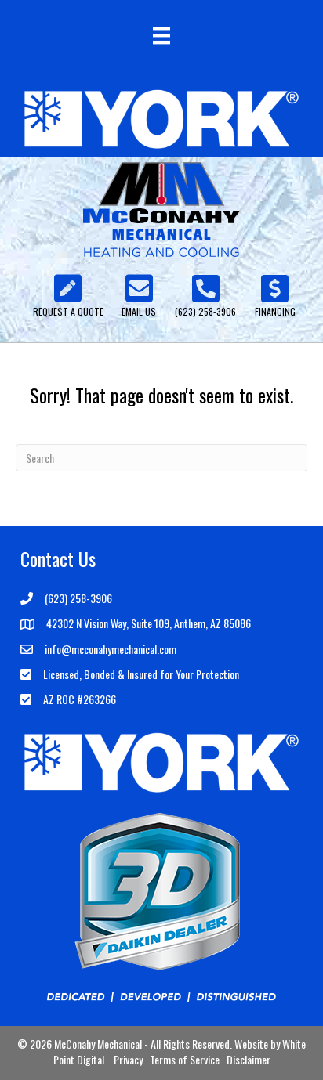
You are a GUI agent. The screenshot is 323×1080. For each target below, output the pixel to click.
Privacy (128, 1059)
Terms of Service (185, 1059)
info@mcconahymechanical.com (110, 649)
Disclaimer (248, 1059)
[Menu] (161, 36)
